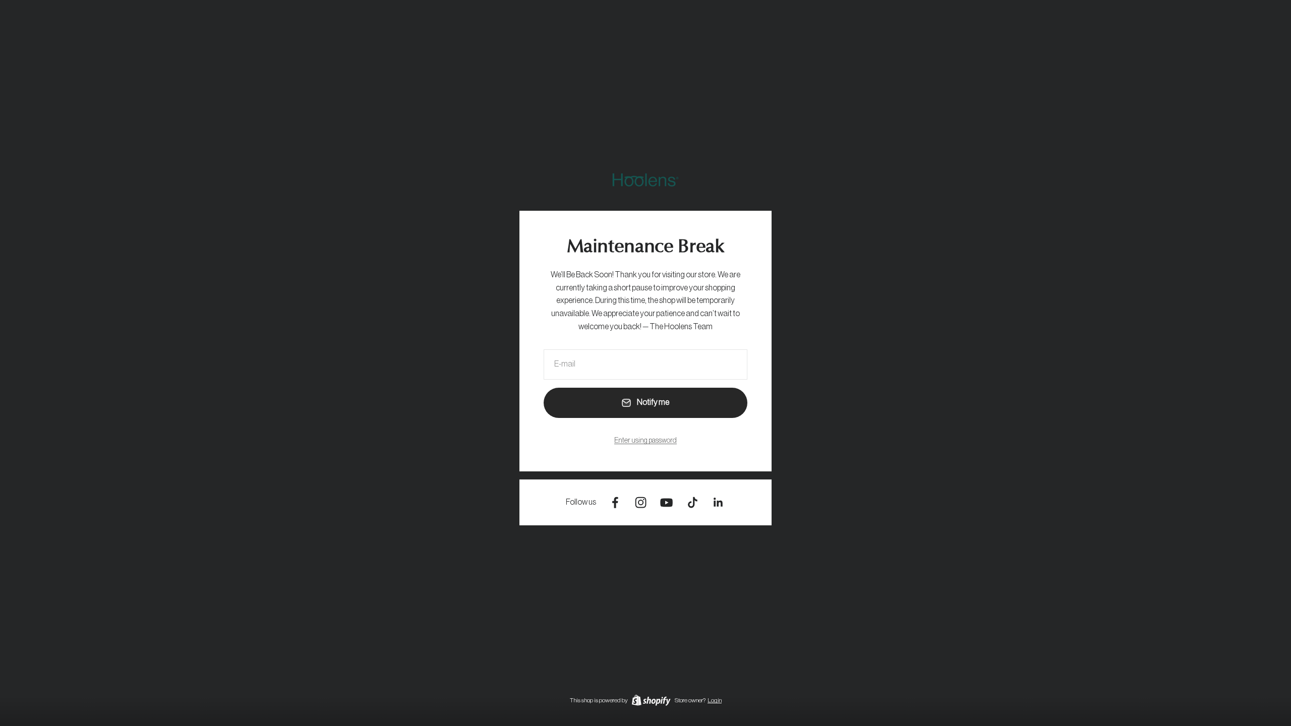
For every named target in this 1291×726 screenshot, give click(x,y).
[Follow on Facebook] (615, 502)
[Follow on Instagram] (641, 502)
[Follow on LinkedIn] (718, 502)
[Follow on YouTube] (666, 502)
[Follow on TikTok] (692, 502)
